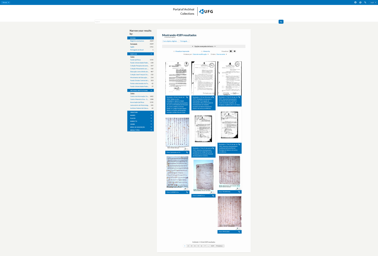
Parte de (133, 54)
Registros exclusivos (137, 41)
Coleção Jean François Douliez (140, 74)
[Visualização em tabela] (235, 51)
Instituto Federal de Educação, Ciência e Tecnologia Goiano (150, 108)
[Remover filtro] (177, 41)
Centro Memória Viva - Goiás (140, 99)
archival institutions (139, 90)
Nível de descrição (137, 127)
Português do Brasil (137, 50)
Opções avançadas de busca (204, 46)
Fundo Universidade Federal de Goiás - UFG (145, 63)
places (132, 118)
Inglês (132, 47)
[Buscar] (281, 22)
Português (133, 44)
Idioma (360, 2)
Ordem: (213, 54)
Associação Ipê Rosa (137, 102)
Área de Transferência (365, 2)
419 (212, 246)
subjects (133, 121)
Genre (132, 124)
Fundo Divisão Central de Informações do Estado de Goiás (149, 80)
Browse (5, 2)
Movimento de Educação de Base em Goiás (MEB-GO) (148, 77)
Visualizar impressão (182, 51)
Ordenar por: (187, 54)
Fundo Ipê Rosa (135, 60)
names (132, 115)
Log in (372, 2)
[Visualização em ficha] (231, 51)
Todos (132, 57)
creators (134, 112)
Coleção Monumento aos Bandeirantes (143, 68)
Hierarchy (206, 51)
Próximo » (219, 246)
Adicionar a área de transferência (187, 97)
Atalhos (355, 2)
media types (134, 130)
